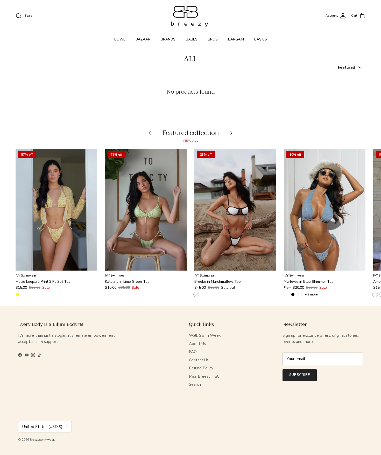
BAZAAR (143, 39)
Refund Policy (201, 368)
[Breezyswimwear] (190, 15)
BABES (191, 39)
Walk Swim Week (205, 335)
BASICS (260, 39)
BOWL (119, 39)
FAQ (193, 351)
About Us (197, 343)
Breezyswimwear (42, 440)
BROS (213, 39)
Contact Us (199, 360)
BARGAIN (236, 39)
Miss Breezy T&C (204, 376)
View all (190, 141)
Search (195, 384)
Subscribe (299, 375)
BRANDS (168, 39)
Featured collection (190, 132)
